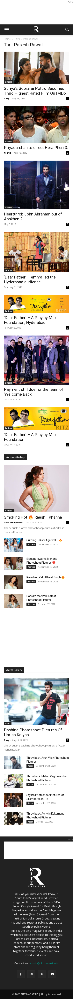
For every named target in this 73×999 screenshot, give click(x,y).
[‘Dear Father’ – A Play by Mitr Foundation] (36, 418)
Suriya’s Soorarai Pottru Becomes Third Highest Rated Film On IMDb (35, 91)
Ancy (6, 98)
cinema (8, 81)
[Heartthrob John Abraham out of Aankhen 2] (36, 185)
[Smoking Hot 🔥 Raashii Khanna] (36, 488)
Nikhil (7, 152)
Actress (8, 510)
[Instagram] (31, 974)
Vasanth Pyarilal (13, 522)
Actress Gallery (15, 457)
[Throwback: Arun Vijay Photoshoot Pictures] (13, 762)
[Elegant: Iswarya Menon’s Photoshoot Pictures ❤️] (13, 563)
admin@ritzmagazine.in (44, 963)
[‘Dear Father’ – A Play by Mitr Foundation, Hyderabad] (36, 304)
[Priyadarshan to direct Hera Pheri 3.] (36, 124)
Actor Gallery (14, 670)
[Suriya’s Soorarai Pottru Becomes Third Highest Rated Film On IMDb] (36, 68)
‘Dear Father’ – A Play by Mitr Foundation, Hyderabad (30, 320)
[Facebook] (21, 974)
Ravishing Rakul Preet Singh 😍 (45, 577)
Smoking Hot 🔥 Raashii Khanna (33, 517)
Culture (8, 270)
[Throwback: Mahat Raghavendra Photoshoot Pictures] (13, 781)
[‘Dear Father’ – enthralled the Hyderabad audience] (36, 252)
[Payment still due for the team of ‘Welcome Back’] (36, 360)
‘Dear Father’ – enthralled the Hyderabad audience (30, 279)
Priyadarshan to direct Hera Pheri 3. (36, 147)
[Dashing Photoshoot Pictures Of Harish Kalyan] (36, 701)
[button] (6, 29)
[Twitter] (42, 974)
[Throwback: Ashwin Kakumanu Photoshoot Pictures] (13, 818)
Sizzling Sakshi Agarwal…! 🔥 (44, 540)
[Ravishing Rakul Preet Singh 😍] (13, 582)
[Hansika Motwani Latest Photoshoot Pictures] (13, 601)
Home (7, 39)
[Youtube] (52, 974)
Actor (7, 723)
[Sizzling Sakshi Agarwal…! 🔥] (13, 545)
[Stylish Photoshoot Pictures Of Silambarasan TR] (13, 800)
